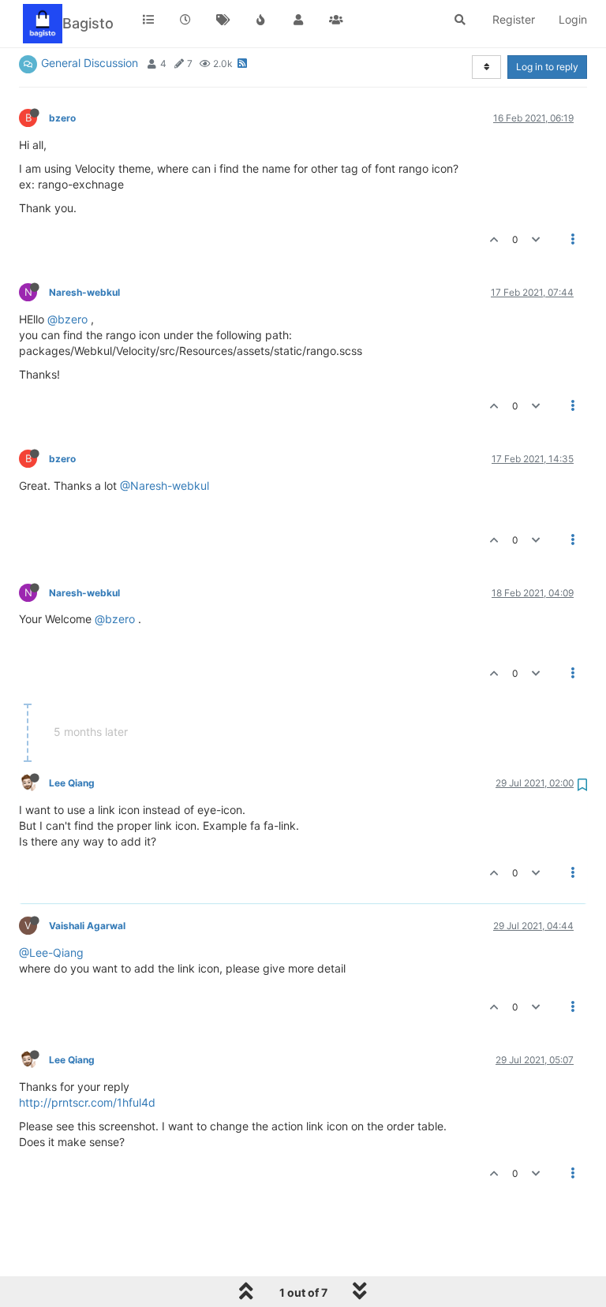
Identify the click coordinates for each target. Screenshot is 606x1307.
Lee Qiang (72, 783)
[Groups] (336, 19)
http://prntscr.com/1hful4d (87, 1102)
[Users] (298, 19)
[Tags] (223, 19)
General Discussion (89, 62)
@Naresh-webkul (164, 485)
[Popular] (261, 19)
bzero (62, 118)
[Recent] (186, 19)
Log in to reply (547, 67)
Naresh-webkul (84, 292)
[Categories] (148, 19)
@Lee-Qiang (51, 952)
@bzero (67, 319)
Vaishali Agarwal (87, 926)
